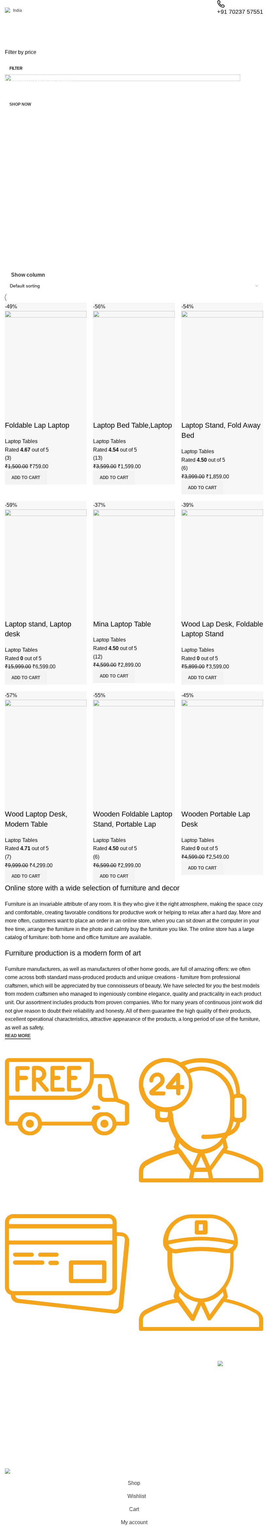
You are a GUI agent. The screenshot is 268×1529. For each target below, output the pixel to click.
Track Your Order (74, 1400)
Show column (28, 275)
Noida (9, 1389)
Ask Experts (69, 1422)
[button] (202, 868)
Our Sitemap (177, 1433)
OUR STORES (18, 1366)
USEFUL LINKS (180, 1366)
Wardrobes (121, 1422)
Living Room (123, 1377)
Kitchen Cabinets (127, 1411)
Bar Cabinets (123, 1433)
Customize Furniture (78, 1389)
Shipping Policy (179, 1422)
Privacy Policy (178, 1377)
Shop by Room (128, 1366)
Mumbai (11, 1440)
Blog (61, 1411)
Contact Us (175, 1411)
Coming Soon (20, 1406)
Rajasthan (13, 1377)
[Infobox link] (67, 1107)
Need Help (70, 1366)
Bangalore (14, 1417)
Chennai (12, 1429)
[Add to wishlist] (225, 801)
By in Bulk (67, 1433)
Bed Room (121, 1389)
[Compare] (189, 801)
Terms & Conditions (184, 1400)
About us (66, 1377)
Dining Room (123, 1400)
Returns (172, 1389)
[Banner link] (134, 173)
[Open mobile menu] (7, 29)
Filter (16, 68)
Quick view (207, 801)
